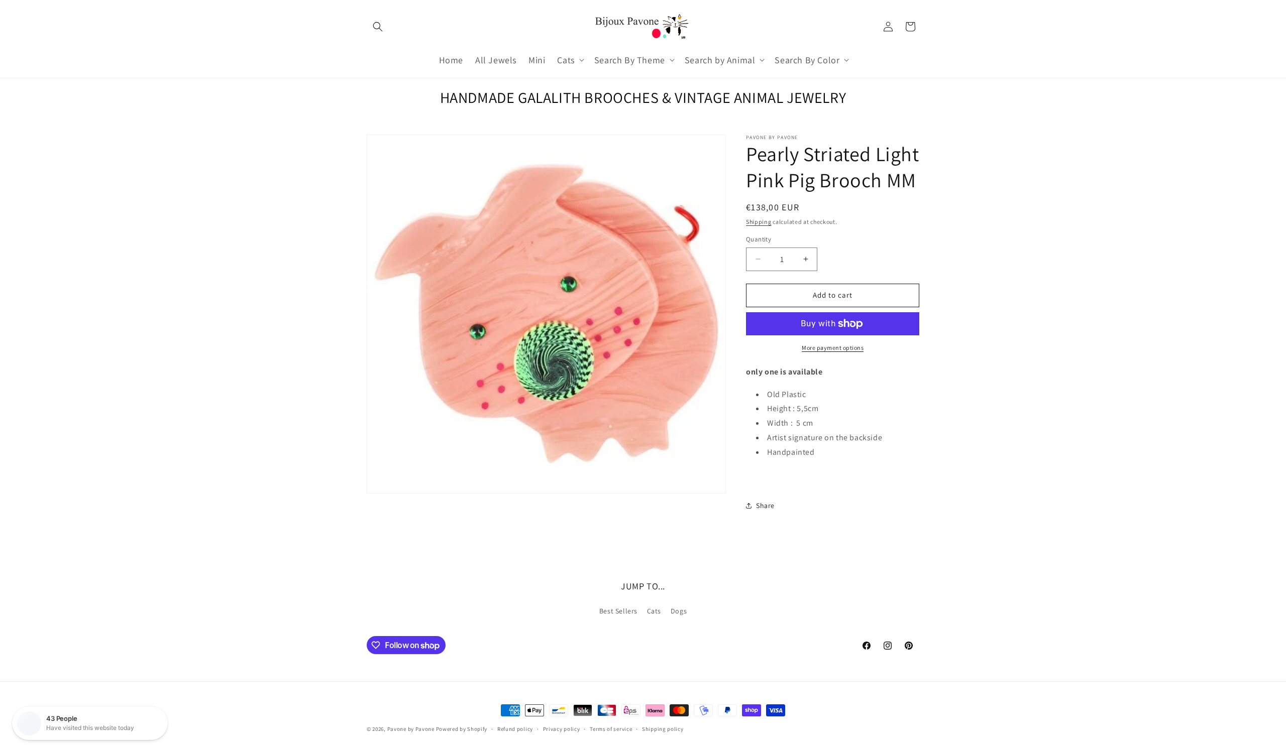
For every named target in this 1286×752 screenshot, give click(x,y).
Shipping (759, 221)
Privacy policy (561, 728)
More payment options (833, 347)
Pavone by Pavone (411, 728)
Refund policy (515, 728)
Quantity (758, 239)
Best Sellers (618, 610)
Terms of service (611, 728)
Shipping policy (663, 728)
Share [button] (765, 505)
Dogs (679, 610)
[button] (378, 27)
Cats (654, 610)
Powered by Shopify (462, 728)
